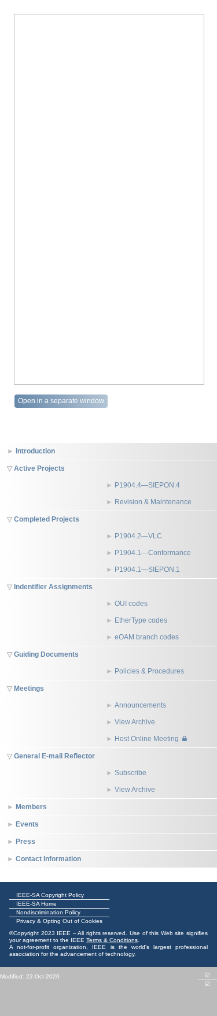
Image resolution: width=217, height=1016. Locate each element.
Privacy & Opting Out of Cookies (59, 921)
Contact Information (48, 859)
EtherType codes (141, 620)
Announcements (140, 705)
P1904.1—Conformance (153, 553)
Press (25, 842)
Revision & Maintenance (153, 502)
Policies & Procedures (149, 671)
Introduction (35, 451)
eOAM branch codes (147, 637)
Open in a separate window (61, 401)
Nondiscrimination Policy (48, 912)
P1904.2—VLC (138, 536)
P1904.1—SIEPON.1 (147, 569)
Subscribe (130, 773)
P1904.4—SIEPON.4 (147, 485)
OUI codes (131, 604)
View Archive (135, 722)
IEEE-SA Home (36, 903)
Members (31, 807)
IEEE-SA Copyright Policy (50, 895)
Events (27, 824)
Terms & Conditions (112, 940)
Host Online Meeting (147, 739)
